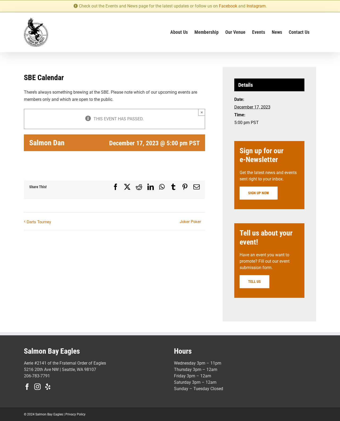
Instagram (256, 6)
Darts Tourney (39, 221)
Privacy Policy (75, 414)
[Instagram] (37, 386)
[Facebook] (27, 386)
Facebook (228, 6)
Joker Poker (190, 221)
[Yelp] (48, 386)
